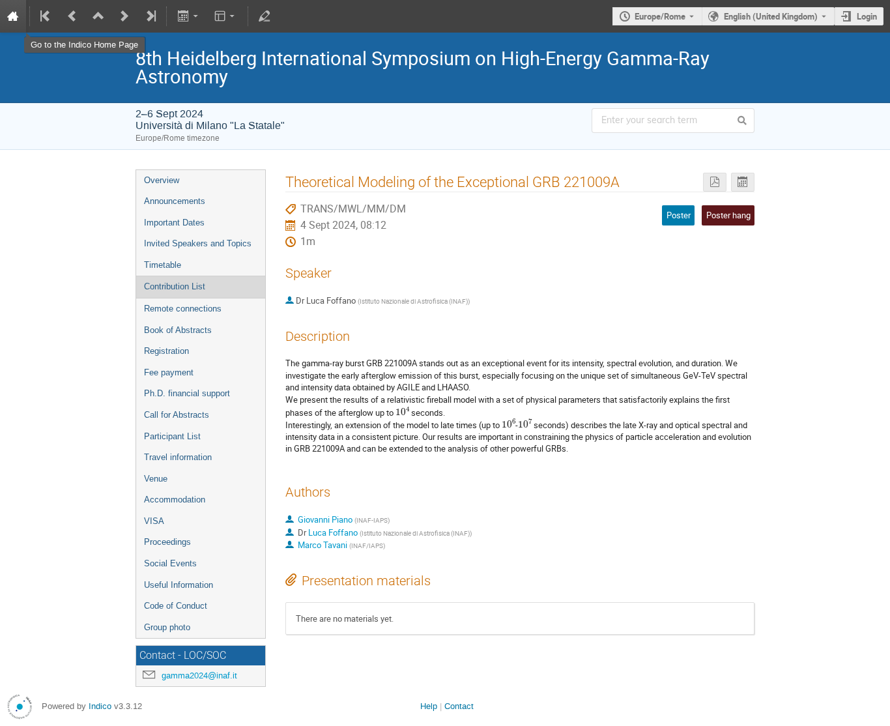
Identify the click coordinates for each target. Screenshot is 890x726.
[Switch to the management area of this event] (264, 16)
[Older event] (72, 16)
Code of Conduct (175, 606)
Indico (100, 706)
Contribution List (174, 286)
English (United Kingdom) (771, 16)
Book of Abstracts (178, 330)
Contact (459, 706)
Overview (161, 180)
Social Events (170, 563)
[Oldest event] (46, 16)
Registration (166, 351)
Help (428, 706)
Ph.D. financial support (187, 393)
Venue (155, 479)
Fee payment (169, 372)
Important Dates (174, 222)
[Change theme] (225, 16)
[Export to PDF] (714, 182)
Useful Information (178, 585)
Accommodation (174, 499)
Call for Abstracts (176, 415)
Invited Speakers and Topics (197, 243)
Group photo (167, 627)
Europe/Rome (660, 16)
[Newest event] (150, 16)
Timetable (162, 265)
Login (867, 16)
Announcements (174, 201)
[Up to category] (98, 16)
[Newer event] (124, 16)
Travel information (178, 457)
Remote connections (183, 308)
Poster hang (728, 215)
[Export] (188, 16)
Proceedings (167, 542)
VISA (154, 521)
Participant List (172, 436)
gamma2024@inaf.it (199, 675)
